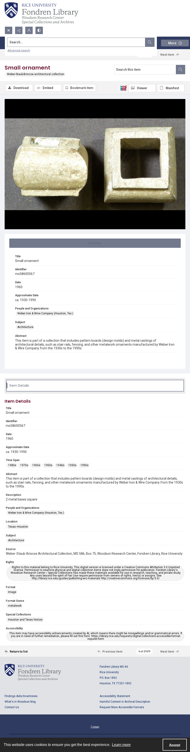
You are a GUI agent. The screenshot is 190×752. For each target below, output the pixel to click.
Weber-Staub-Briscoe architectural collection (35, 74)
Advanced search (18, 50)
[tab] (95, 243)
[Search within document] (180, 69)
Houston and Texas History (25, 619)
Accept (174, 745)
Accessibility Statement (115, 696)
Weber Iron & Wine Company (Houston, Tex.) (45, 313)
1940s (60, 465)
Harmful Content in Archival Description (125, 701)
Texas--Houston (18, 526)
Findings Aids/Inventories (21, 696)
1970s (24, 465)
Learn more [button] (121, 745)
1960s (36, 465)
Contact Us (12, 707)
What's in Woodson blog (20, 701)
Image (12, 592)
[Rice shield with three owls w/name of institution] (41, 13)
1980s (12, 465)
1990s (84, 465)
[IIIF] (123, 88)
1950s (48, 465)
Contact (95, 726)
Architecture (25, 327)
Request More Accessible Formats (122, 707)
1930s (72, 465)
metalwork (15, 605)
